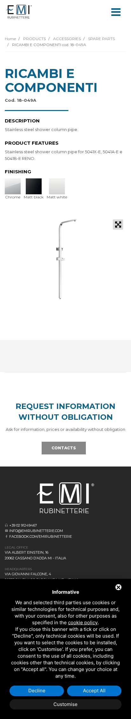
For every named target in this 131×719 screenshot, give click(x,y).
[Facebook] (6, 536)
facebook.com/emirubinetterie (40, 536)
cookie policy (83, 622)
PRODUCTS (34, 38)
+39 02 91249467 (23, 525)
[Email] (6, 530)
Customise (65, 704)
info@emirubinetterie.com (36, 531)
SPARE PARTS (101, 38)
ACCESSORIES (66, 38)
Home (10, 38)
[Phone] (6, 525)
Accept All (94, 691)
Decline (36, 691)
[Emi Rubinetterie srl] (19, 11)
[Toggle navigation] (116, 11)
